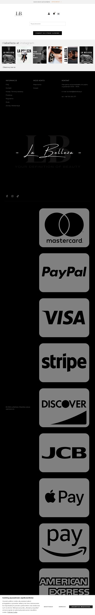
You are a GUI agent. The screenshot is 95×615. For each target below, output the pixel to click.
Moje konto (37, 84)
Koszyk (35, 88)
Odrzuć (62, 606)
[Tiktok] (18, 196)
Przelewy (9, 95)
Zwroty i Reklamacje (13, 106)
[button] (58, 13)
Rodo (8, 102)
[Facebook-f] (7, 196)
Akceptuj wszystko (81, 606)
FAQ (7, 84)
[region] (47, 605)
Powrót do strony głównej (47, 33)
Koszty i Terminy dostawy (14, 91)
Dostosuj (48, 606)
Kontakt (8, 88)
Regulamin (9, 98)
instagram (27, 43)
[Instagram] (12, 196)
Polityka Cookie (12, 612)
